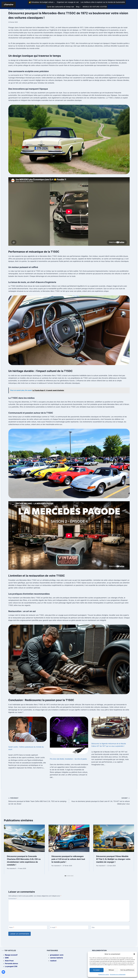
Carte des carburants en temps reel (60, 7)
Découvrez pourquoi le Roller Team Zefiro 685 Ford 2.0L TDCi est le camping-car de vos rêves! (37, 801)
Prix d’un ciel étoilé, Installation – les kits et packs (68, 759)
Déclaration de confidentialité (117, 974)
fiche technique (18, 9)
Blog (10, 9)
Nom (11, 927)
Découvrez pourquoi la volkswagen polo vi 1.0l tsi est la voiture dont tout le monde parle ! (68, 859)
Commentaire (12, 898)
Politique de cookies (103, 974)
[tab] (65, 875)
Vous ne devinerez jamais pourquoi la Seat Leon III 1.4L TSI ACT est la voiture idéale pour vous (100, 801)
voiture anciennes (31, 9)
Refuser (111, 970)
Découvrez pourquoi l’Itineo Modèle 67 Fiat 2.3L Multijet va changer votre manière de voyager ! (113, 859)
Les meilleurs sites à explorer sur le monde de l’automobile (103, 2)
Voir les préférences (127, 970)
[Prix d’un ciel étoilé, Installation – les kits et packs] (69, 735)
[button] (134, 954)
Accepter (96, 970)
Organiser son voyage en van (68, 2)
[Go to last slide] (7, 849)
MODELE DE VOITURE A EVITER (95, 7)
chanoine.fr (12, 868)
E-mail (53, 927)
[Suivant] (130, 849)
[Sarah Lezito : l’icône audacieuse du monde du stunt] (27, 729)
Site (93, 927)
